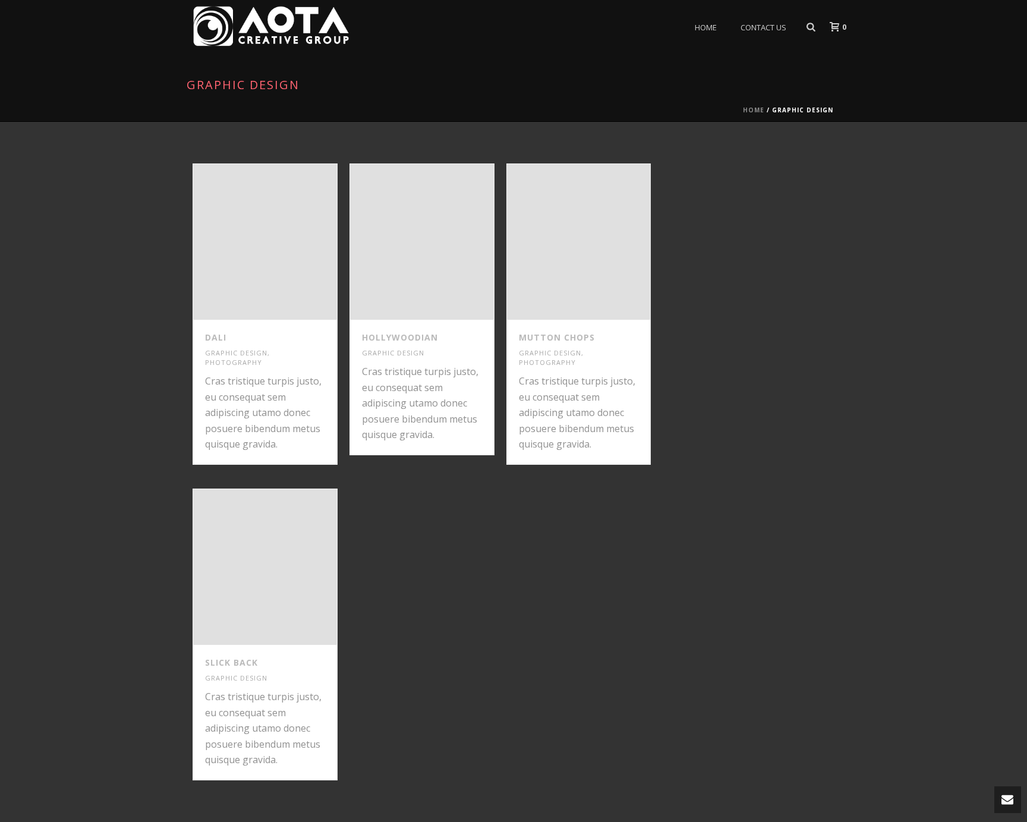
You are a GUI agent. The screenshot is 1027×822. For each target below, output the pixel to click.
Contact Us (763, 27)
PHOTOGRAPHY (233, 362)
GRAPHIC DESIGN (236, 352)
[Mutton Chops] (600, 242)
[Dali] (286, 242)
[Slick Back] (286, 567)
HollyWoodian (400, 337)
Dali (215, 337)
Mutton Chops (557, 337)
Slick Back (231, 662)
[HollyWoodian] (443, 242)
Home (706, 27)
